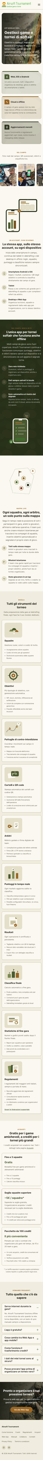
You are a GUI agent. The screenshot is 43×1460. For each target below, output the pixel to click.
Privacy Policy (7, 1441)
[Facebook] (9, 1448)
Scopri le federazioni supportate (17, 1109)
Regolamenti (27, 1432)
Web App (5, 1437)
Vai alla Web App (21, 1410)
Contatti (32, 1437)
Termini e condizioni (22, 1441)
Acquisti (30, 1148)
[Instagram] (4, 1448)
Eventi (18, 1432)
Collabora (23, 1437)
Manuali (14, 1437)
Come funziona (7, 1432)
